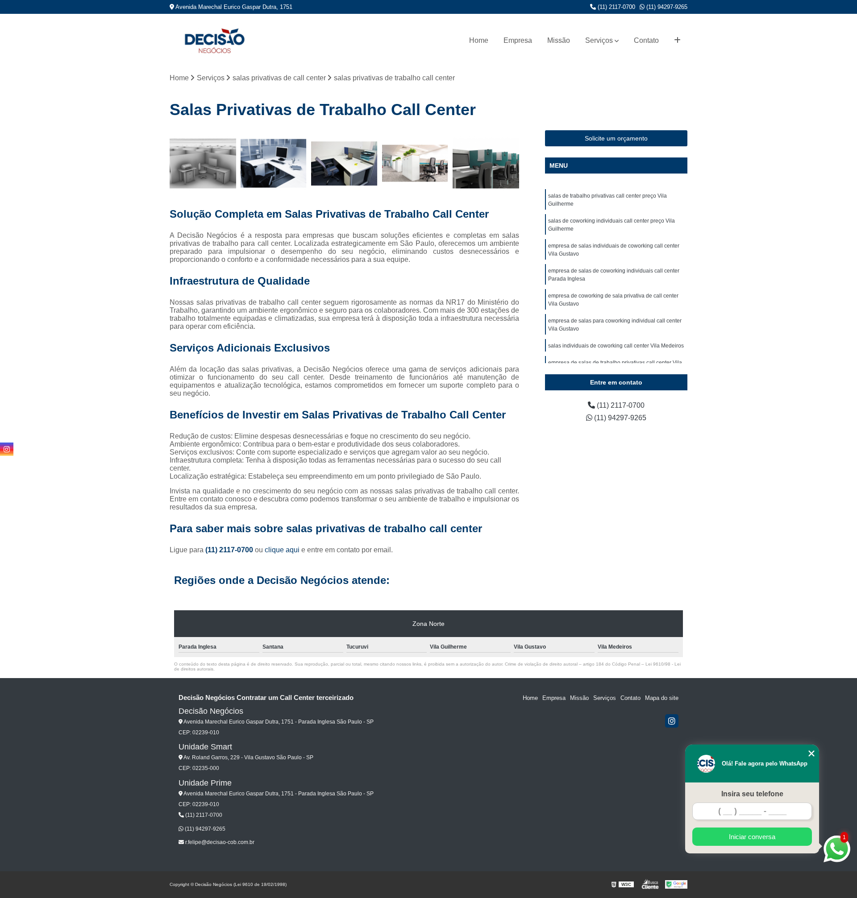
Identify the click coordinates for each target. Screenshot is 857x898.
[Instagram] (671, 721)
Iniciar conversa (752, 836)
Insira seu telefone (752, 794)
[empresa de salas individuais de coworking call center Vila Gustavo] (344, 163)
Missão (558, 40)
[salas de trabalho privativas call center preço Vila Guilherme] (203, 163)
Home (478, 40)
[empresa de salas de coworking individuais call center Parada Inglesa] (415, 163)
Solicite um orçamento (616, 138)
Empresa (517, 40)
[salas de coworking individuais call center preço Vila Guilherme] (274, 163)
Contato (646, 40)
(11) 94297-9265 (666, 7)
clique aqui (282, 550)
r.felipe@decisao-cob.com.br (219, 842)
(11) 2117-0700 (615, 7)
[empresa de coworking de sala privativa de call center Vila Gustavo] (486, 163)
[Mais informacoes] (677, 41)
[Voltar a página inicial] (214, 40)
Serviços (599, 40)
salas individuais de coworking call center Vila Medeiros (616, 346)
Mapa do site (661, 698)
